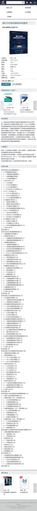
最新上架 (9, 8)
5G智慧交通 (24, 492)
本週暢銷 (9, 12)
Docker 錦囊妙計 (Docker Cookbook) (26, 111)
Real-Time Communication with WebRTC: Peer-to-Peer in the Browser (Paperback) (10, 115)
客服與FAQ (16, 502)
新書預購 (28, 8)
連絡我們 (23, 502)
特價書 (9, 17)
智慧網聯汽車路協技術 (10, 493)
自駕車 (12, 77)
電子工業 (13, 58)
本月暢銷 (28, 12)
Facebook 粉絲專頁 (6, 502)
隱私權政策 (30, 502)
